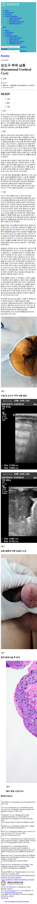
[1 (1, 213)
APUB (11, 896)
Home (7, 10)
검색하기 (23, 47)
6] (16, 234)
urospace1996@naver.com (13, 892)
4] (28, 229)
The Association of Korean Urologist (17, 901)
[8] (16, 255)
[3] (2, 217)
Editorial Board (14, 20)
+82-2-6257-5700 (9, 890)
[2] (32, 305)
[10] (14, 314)
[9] (20, 268)
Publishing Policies (15, 23)
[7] (14, 238)
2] (3, 213)
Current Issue (9, 12)
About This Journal (15, 18)
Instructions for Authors (16, 21)
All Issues (8, 14)
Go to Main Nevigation (18, 879)
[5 (14, 234)
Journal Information (11, 16)
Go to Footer (30, 879)
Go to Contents (6, 879)
